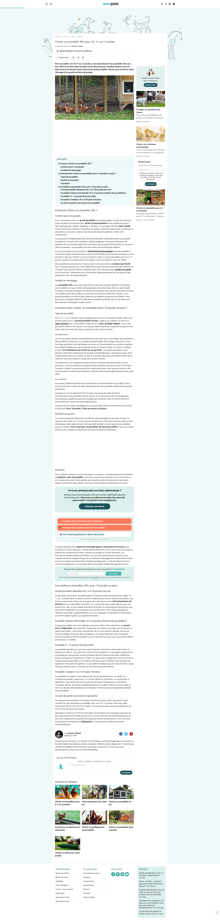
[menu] (47, 4)
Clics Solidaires (62, 885)
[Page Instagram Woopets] (170, 4)
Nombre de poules (70, 180)
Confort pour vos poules (72, 167)
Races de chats (62, 877)
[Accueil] (110, 4)
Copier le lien (64, 57)
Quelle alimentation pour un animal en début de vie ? (151, 875)
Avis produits (89, 897)
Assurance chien (63, 897)
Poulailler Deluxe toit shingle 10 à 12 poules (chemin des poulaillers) (93, 193)
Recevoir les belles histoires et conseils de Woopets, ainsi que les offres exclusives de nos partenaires (151, 176)
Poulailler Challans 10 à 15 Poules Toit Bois (81, 199)
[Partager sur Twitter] (126, 734)
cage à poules (61, 323)
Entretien (65, 183)
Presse (86, 889)
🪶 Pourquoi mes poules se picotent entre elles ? (82, 527)
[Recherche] (51, 4)
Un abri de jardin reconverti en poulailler (80, 203)
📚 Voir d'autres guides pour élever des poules (82, 534)
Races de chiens (62, 873)
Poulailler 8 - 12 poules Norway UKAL (78, 196)
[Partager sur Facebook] (78, 58)
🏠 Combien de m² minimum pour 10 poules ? (81, 521)
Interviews (60, 893)
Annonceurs (88, 881)
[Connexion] (162, 4)
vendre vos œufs (123, 269)
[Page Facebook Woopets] (166, 4)
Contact (86, 893)
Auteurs (86, 877)
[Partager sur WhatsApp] (73, 58)
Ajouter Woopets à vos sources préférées (76, 51)
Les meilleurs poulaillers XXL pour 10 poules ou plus (83, 186)
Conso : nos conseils (64, 889)
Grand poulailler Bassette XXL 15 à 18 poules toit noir (86, 189)
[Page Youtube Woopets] (174, 4)
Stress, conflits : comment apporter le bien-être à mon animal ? (151, 883)
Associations (88, 885)
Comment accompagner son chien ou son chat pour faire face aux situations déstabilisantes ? (151, 904)
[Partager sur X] (83, 58)
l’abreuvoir (86, 721)
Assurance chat (62, 901)
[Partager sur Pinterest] (131, 734)
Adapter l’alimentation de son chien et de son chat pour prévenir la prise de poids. (151, 893)
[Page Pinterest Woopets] (118, 874)
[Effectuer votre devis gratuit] (94, 499)
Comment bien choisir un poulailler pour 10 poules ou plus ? (87, 173)
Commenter (126, 773)
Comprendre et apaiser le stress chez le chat (151, 912)
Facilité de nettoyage (71, 170)
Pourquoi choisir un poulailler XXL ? (75, 163)
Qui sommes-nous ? (92, 873)
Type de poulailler (69, 176)
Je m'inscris (113, 573)
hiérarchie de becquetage (100, 251)
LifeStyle (59, 881)
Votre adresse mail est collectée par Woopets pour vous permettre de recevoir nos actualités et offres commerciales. (95, 578)
